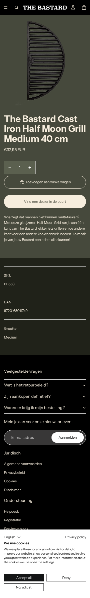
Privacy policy (75, 537)
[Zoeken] (16, 7)
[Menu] (6, 7)
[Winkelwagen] (84, 7)
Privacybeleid (14, 472)
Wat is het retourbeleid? (26, 384)
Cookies (10, 481)
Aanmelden (67, 437)
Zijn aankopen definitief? (27, 396)
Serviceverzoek (16, 528)
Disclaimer (12, 490)
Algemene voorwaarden (23, 463)
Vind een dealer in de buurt (45, 201)
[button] (12, 537)
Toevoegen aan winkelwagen (48, 182)
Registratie (12, 520)
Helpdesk (11, 511)
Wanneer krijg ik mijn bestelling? (34, 407)
